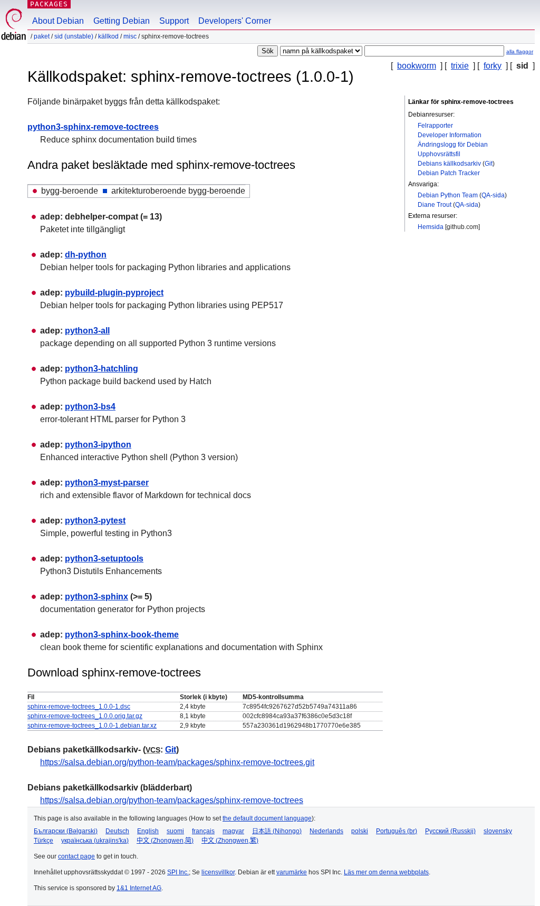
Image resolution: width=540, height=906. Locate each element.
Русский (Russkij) (450, 831)
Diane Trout (434, 204)
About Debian (58, 20)
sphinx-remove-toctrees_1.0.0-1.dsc (78, 706)
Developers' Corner (234, 20)
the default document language (267, 818)
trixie (460, 65)
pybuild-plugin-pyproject (114, 292)
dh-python (86, 254)
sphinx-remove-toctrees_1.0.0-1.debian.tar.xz (92, 725)
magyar (233, 831)
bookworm (416, 65)
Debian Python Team (448, 195)
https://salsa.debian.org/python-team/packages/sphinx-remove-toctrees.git (177, 762)
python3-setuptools (104, 558)
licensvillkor (218, 872)
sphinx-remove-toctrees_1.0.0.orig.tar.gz (84, 716)
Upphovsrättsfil (439, 154)
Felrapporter (435, 125)
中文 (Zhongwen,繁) (229, 840)
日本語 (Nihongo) (277, 831)
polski (359, 831)
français (203, 831)
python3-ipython (98, 444)
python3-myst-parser (107, 482)
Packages (49, 4)
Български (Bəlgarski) (66, 831)
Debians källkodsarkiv (449, 163)
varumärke (291, 872)
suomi (175, 831)
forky (493, 65)
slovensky (498, 831)
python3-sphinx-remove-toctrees (93, 126)
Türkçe (43, 840)
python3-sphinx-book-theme (122, 634)
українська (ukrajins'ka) (95, 840)
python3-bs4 (90, 406)
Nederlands (326, 831)
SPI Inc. (178, 872)
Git (489, 163)
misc (130, 36)
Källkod (108, 36)
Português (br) (396, 831)
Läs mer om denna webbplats (386, 872)
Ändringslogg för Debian (453, 144)
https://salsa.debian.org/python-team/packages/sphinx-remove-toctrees (171, 800)
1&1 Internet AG (139, 888)
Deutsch (117, 831)
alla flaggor (519, 51)
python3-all (87, 330)
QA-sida (493, 195)
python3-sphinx (96, 596)
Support (174, 20)
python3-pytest (95, 520)
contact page (76, 856)
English (148, 831)
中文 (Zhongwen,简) (165, 840)
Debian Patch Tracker (449, 173)
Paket (42, 36)
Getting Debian (121, 20)
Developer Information (449, 135)
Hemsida (430, 227)
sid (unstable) (73, 36)
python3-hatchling (101, 368)
